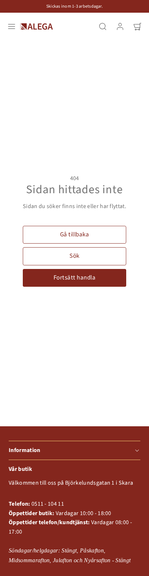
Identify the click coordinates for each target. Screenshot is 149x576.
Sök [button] (74, 256)
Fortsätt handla (75, 277)
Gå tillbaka (74, 234)
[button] (11, 26)
